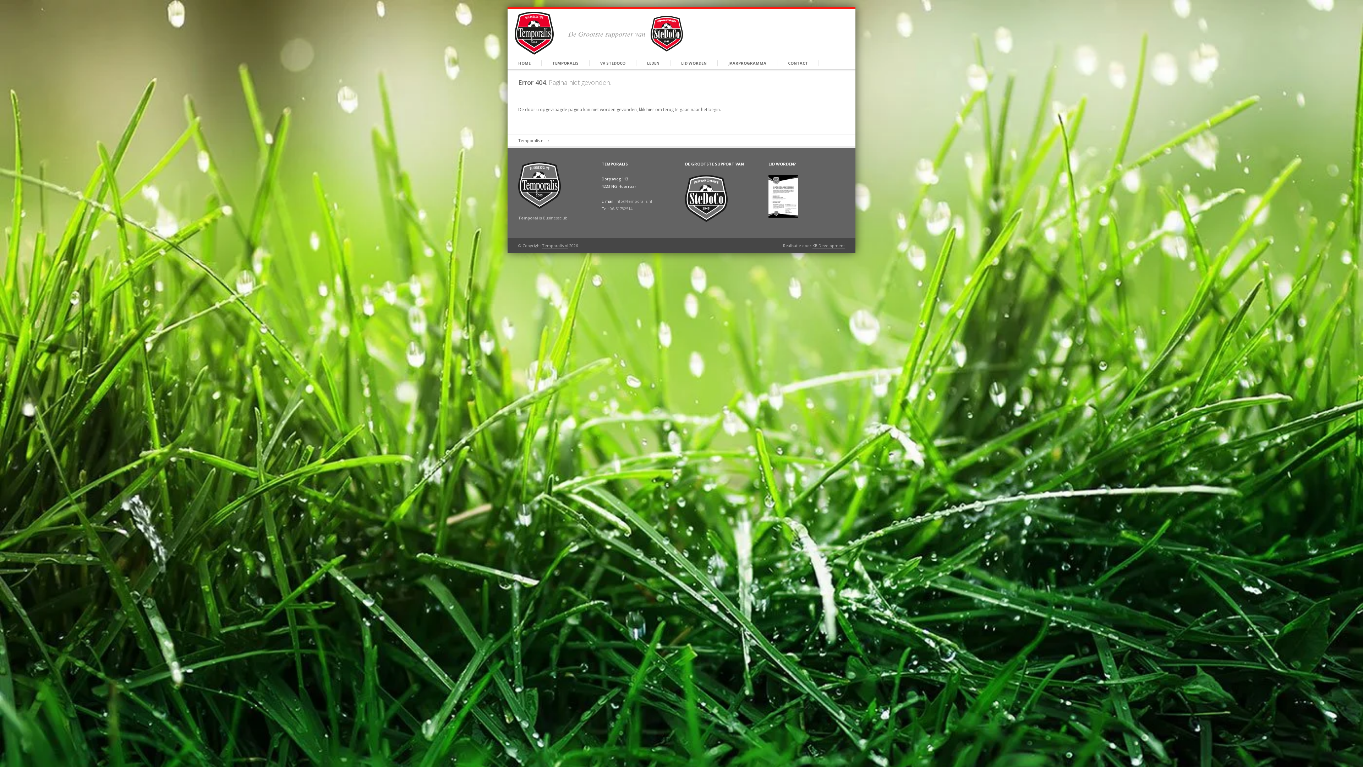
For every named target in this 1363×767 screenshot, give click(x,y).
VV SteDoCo (612, 63)
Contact (798, 63)
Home (524, 63)
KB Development (828, 245)
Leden (653, 63)
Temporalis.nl (531, 140)
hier (650, 110)
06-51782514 (621, 208)
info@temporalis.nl (633, 201)
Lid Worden (694, 63)
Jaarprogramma (747, 63)
